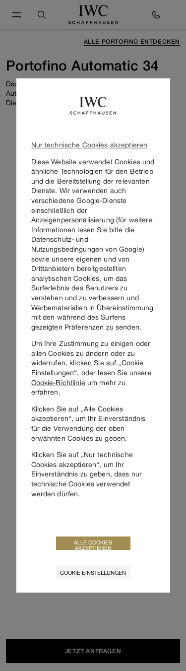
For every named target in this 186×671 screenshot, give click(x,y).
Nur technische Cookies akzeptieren (89, 144)
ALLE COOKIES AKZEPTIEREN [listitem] (93, 544)
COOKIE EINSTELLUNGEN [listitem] (93, 572)
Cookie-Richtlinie (58, 382)
